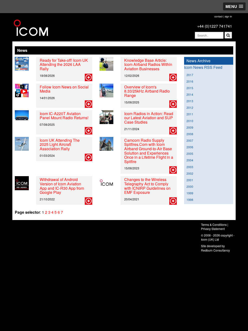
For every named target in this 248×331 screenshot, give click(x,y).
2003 (189, 167)
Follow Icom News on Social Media (64, 89)
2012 (189, 107)
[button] (234, 6)
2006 (189, 147)
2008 (189, 134)
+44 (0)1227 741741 (214, 26)
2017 (189, 75)
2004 (189, 160)
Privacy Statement (213, 229)
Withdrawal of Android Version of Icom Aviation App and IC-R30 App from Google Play (62, 186)
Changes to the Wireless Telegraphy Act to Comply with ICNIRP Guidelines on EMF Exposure (147, 186)
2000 (189, 186)
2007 (189, 140)
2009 (189, 127)
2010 (189, 121)
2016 (189, 81)
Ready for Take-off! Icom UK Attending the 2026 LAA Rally (64, 64)
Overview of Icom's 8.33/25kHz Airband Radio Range (147, 91)
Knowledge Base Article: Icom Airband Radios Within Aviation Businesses (148, 64)
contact (218, 16)
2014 (189, 94)
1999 (189, 193)
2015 (189, 88)
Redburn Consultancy (215, 250)
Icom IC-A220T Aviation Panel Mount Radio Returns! (64, 116)
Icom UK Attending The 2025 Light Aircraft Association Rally (60, 144)
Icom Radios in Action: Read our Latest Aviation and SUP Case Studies (148, 118)
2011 (189, 114)
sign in (228, 16)
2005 (189, 153)
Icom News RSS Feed (203, 67)
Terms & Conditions (214, 224)
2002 (189, 173)
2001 (189, 180)
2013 (189, 101)
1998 (189, 199)
